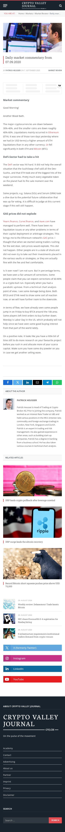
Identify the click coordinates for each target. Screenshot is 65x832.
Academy (8, 748)
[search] (60, 5)
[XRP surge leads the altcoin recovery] (32, 522)
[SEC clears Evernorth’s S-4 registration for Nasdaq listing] (9, 619)
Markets (29, 13)
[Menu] (5, 5)
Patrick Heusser (13, 70)
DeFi (10, 164)
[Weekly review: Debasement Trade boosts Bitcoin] (9, 604)
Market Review (41, 13)
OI (47, 144)
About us (8, 768)
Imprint (7, 781)
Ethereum (53, 132)
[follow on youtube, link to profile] (32, 679)
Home (21, 13)
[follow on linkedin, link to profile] (32, 669)
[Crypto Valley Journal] (34, 5)
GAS (45, 237)
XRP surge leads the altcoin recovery (24, 541)
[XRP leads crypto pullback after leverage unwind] (32, 480)
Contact (7, 755)
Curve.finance (26, 221)
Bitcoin (37, 148)
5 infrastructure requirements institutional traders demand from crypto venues (38, 635)
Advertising (9, 761)
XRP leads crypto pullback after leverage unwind (30, 500)
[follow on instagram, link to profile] (32, 658)
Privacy (7, 788)
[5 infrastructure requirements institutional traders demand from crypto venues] (9, 633)
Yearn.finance (10, 221)
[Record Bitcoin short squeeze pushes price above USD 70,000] (32, 563)
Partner (7, 774)
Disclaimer (8, 794)
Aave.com (44, 221)
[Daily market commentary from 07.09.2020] (32, 37)
